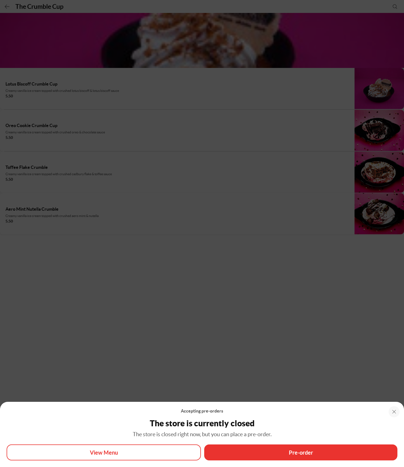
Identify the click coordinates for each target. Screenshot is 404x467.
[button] (394, 411)
